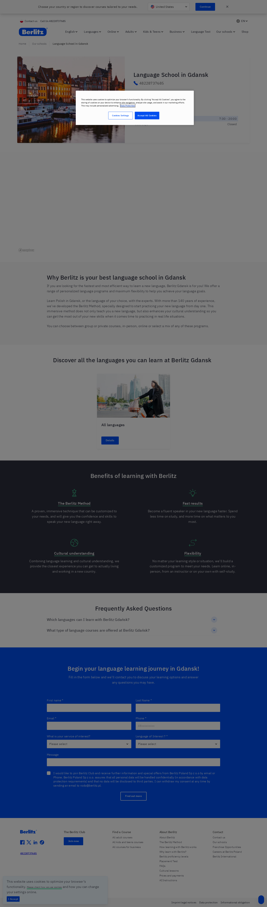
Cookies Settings (120, 115)
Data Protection (127, 105)
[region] (135, 108)
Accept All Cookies (146, 115)
